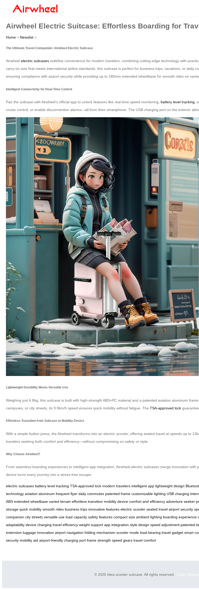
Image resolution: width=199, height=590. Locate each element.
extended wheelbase (31, 501)
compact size (124, 517)
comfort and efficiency (147, 501)
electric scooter (132, 509)
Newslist (26, 37)
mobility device (116, 501)
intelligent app (142, 486)
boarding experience (180, 517)
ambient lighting (149, 517)
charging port (75, 540)
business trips (76, 509)
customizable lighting (148, 494)
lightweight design (169, 486)
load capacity (76, 517)
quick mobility (30, 509)
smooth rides (53, 509)
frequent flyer (66, 494)
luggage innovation (38, 532)
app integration (116, 525)
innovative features (103, 509)
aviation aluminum (40, 494)
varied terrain (60, 501)
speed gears (122, 540)
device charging (39, 525)
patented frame (117, 494)
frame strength (99, 540)
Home (11, 37)
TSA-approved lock (165, 408)
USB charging (178, 494)
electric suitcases (35, 61)
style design (139, 525)
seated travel (157, 509)
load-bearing (150, 532)
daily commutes (91, 494)
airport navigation (69, 532)
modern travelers (116, 486)
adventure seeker (180, 501)
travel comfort (144, 540)
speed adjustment (165, 525)
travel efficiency (65, 525)
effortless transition (87, 501)
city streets (34, 517)
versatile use (54, 517)
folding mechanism (99, 532)
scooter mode (127, 532)
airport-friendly (51, 540)
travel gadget (172, 532)
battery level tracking (178, 102)
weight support (91, 525)
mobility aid (29, 540)
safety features (100, 517)
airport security (181, 509)
